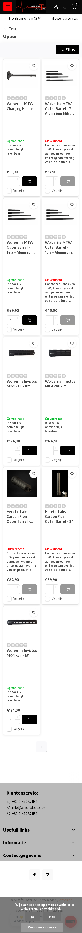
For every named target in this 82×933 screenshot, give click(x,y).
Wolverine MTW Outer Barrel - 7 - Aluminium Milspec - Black (60, 109)
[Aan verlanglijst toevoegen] (33, 65)
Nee (52, 917)
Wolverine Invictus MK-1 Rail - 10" (22, 383)
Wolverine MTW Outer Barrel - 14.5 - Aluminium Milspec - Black (20, 248)
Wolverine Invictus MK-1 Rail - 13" (22, 652)
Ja (32, 917)
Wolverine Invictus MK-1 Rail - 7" (60, 383)
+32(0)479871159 (25, 801)
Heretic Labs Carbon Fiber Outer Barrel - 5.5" (18, 517)
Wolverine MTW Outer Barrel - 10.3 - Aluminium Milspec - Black (58, 248)
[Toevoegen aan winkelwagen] (29, 181)
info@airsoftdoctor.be (28, 807)
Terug (13, 28)
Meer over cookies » (42, 927)
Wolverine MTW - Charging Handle (21, 106)
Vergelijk (18, 190)
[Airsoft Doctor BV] (31, 6)
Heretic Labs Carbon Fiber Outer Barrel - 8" (59, 516)
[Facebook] (34, 874)
